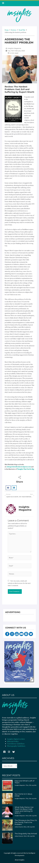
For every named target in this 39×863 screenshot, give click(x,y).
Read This (22, 30)
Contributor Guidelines (15, 743)
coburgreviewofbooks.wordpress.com (18, 467)
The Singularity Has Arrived (26, 834)
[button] (8, 487)
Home (7, 30)
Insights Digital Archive (16, 739)
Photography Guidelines (16, 746)
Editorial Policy (13, 741)
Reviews (13, 30)
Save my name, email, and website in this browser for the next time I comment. (19, 583)
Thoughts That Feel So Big (25, 469)
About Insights (19, 860)
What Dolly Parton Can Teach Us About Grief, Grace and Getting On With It (24, 810)
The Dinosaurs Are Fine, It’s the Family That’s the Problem (26, 822)
